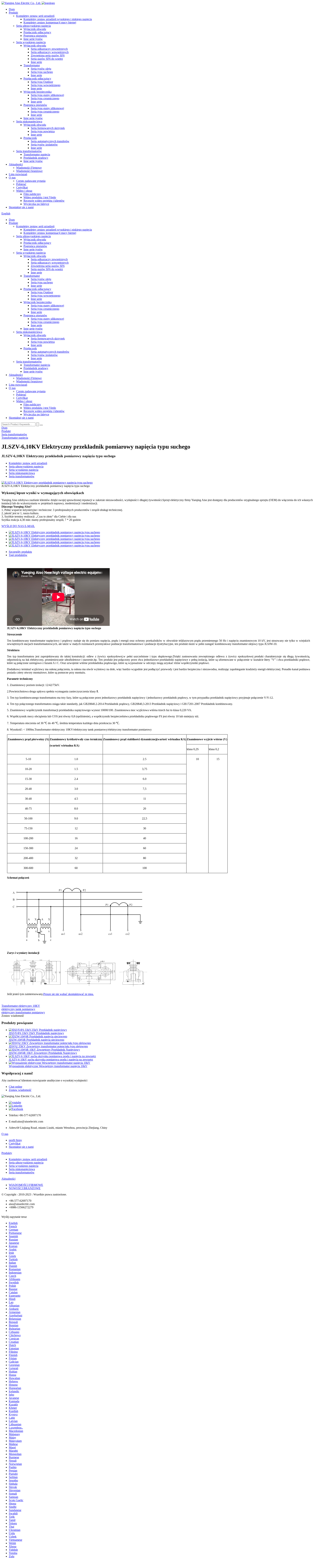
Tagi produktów (18, 555)
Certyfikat (22, 187)
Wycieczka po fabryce (36, 204)
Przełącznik (30, 138)
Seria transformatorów (29, 151)
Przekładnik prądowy (35, 157)
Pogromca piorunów (35, 35)
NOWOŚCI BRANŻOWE (25, 1188)
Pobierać (21, 184)
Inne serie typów (33, 39)
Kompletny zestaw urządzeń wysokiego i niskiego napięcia (57, 19)
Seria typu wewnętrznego (45, 85)
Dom (12, 9)
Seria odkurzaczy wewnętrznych (50, 52)
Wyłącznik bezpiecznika (37, 91)
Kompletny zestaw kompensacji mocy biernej (49, 22)
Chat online (15, 1086)
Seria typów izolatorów (44, 144)
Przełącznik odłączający (37, 32)
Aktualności (16, 164)
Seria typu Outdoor (42, 81)
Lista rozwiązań (18, 174)
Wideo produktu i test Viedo (39, 197)
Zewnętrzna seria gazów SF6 (48, 55)
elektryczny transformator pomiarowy (23, 1012)
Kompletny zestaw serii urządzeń (35, 15)
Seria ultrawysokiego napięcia (33, 25)
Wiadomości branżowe (29, 171)
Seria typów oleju (41, 68)
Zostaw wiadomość (20, 1090)
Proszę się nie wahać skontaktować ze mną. (68, 994)
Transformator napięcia (36, 154)
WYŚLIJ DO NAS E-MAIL (18, 526)
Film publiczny (32, 194)
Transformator (31, 65)
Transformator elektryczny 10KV (20, 1005)
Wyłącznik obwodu (34, 29)
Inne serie (36, 62)
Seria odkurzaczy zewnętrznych (49, 48)
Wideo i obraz (24, 190)
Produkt (13, 12)
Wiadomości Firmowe (29, 167)
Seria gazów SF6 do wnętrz (47, 58)
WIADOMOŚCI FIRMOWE (26, 1184)
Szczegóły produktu (20, 551)
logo (52, 3)
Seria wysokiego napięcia (31, 42)
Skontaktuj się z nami (21, 207)
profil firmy (15, 1140)
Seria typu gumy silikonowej (47, 95)
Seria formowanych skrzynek (48, 128)
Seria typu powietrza (43, 131)
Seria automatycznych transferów (50, 141)
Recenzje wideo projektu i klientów (44, 200)
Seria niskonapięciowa (29, 121)
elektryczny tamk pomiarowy (18, 1009)
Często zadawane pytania (30, 180)
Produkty (6, 1153)
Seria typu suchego (42, 72)
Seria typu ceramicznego (45, 98)
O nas (12, 177)
